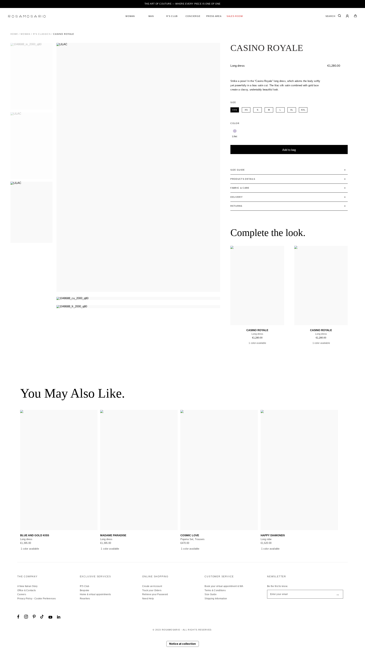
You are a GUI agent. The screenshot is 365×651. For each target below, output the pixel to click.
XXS (242, 306)
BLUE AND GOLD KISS (34, 535)
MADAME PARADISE (113, 535)
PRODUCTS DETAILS (242, 179)
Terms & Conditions (215, 590)
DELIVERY (236, 197)
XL (265, 306)
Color (234, 123)
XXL (272, 306)
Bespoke (84, 590)
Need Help (148, 598)
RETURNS (236, 206)
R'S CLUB (172, 16)
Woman (25, 34)
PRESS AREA (213, 16)
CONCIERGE (193, 16)
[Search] (339, 16)
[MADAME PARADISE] (139, 470)
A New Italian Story (27, 586)
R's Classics (42, 34)
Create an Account (152, 586)
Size (233, 102)
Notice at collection (182, 643)
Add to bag (289, 149)
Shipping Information (216, 598)
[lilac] (234, 131)
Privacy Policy (24, 598)
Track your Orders (151, 590)
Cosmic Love (189, 535)
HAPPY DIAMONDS (273, 535)
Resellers (85, 598)
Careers (21, 594)
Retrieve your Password (155, 594)
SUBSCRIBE (337, 594)
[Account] (347, 16)
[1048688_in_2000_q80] (32, 76)
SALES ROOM (235, 16)
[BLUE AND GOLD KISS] (59, 470)
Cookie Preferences (45, 598)
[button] (343, 470)
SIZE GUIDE (237, 170)
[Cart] (355, 16)
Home (14, 34)
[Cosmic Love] (219, 470)
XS (248, 306)
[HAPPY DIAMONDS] (299, 470)
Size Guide (210, 594)
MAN (151, 16)
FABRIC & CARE (239, 188)
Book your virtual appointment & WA (224, 586)
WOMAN (130, 16)
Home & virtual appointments (95, 594)
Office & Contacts (26, 590)
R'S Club (84, 586)
